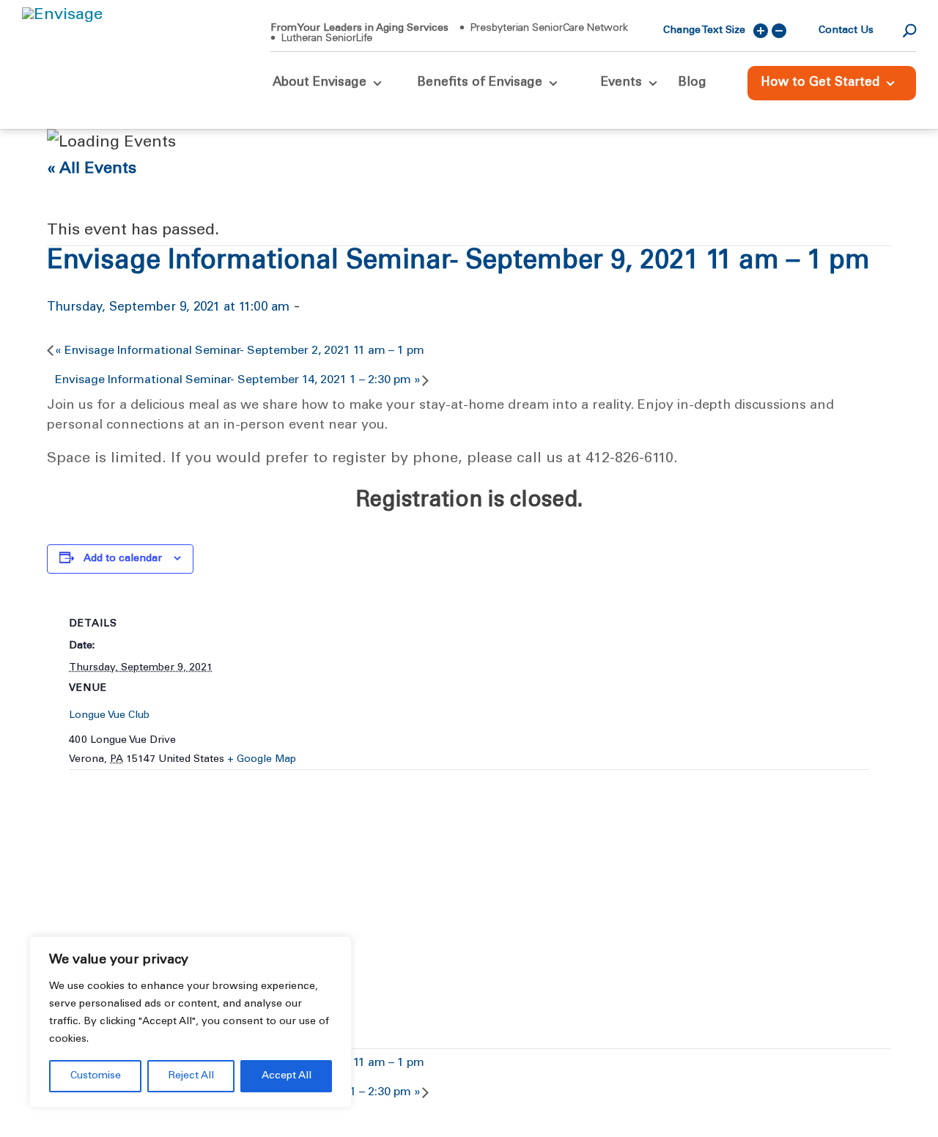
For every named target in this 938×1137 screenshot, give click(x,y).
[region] (190, 1022)
